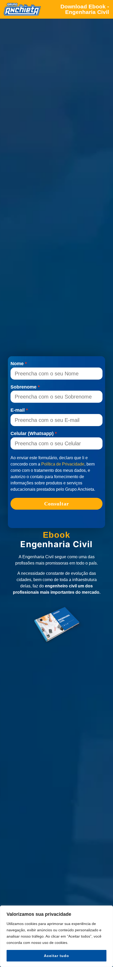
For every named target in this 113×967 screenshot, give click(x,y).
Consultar (56, 503)
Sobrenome (24, 387)
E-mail (18, 410)
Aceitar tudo (56, 956)
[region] (56, 936)
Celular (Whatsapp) (32, 433)
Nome (17, 363)
